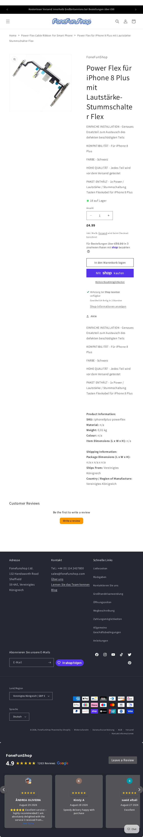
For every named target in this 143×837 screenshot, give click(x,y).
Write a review (71, 521)
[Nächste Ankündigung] (136, 9)
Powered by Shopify (61, 729)
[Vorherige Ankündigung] (7, 9)
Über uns (57, 579)
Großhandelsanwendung (108, 593)
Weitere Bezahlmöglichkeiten (110, 282)
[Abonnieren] (49, 662)
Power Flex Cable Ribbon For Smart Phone (46, 35)
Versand (102, 233)
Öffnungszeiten (102, 602)
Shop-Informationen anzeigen (108, 306)
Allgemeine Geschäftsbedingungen (107, 630)
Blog (54, 590)
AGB (120, 729)
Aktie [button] (94, 316)
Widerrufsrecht (81, 729)
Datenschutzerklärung (104, 729)
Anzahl (89, 208)
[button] (8, 21)
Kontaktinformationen (123, 733)
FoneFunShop (44, 729)
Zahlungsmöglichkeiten (107, 619)
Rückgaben (100, 577)
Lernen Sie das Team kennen (70, 584)
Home (12, 35)
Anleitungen (100, 640)
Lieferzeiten (100, 568)
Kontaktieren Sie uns (105, 585)
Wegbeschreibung (104, 610)
